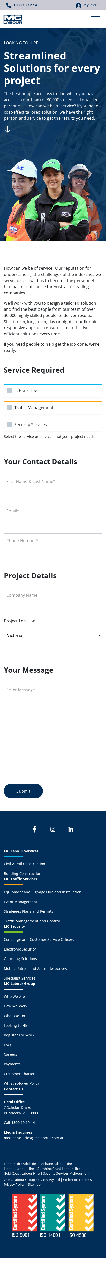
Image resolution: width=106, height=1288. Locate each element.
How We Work (15, 1006)
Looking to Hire (17, 1025)
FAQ (7, 1044)
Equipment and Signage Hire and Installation (42, 892)
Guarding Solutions (20, 958)
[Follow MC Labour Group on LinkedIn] (70, 829)
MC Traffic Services (20, 878)
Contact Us (13, 1088)
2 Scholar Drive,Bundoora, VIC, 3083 (21, 1107)
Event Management (20, 901)
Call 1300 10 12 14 (19, 1122)
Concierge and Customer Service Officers (39, 939)
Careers (10, 1054)
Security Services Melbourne (64, 1173)
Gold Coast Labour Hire (22, 1173)
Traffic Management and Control (32, 920)
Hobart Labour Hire (19, 1168)
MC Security (14, 926)
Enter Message (20, 690)
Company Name (21, 595)
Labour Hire (25, 391)
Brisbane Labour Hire (56, 1163)
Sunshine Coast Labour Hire (58, 1168)
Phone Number (22, 540)
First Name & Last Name (30, 481)
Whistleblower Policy (21, 1083)
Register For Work (19, 1035)
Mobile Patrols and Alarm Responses (35, 968)
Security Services (30, 424)
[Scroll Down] (8, 129)
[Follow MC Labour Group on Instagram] (52, 829)
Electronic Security (20, 949)
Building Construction (22, 873)
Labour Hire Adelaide (20, 1163)
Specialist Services (19, 978)
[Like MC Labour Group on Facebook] (34, 829)
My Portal (91, 4)
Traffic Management (33, 408)
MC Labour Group (19, 983)
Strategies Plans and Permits (28, 911)
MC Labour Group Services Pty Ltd (33, 1179)
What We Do (14, 1015)
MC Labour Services (21, 850)
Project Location (19, 621)
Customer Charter (19, 1073)
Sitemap (34, 1184)
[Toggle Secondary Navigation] (95, 19)
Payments (12, 1064)
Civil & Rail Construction (24, 863)
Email (12, 511)
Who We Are (14, 996)
